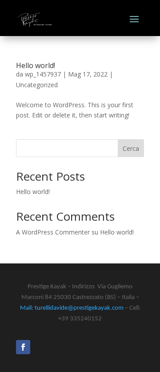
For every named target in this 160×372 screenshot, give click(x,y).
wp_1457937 (43, 74)
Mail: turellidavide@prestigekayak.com (72, 308)
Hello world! (35, 65)
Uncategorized (37, 85)
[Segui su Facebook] (23, 347)
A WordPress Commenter (53, 232)
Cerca (131, 148)
